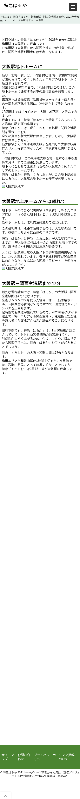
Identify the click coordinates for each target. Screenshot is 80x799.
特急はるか (15, 5)
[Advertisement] (40, 547)
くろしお (64, 119)
